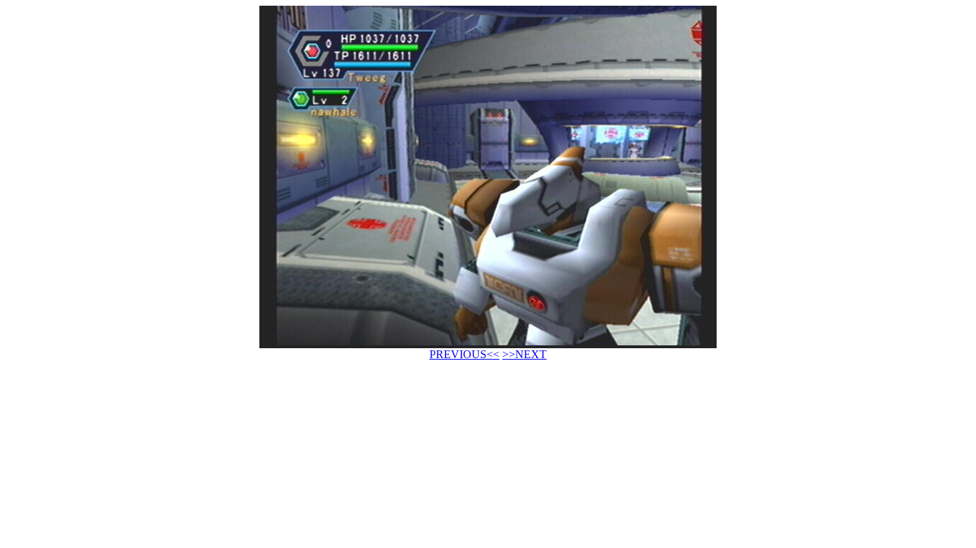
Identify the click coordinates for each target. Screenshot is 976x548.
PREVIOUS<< (464, 354)
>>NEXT (524, 354)
